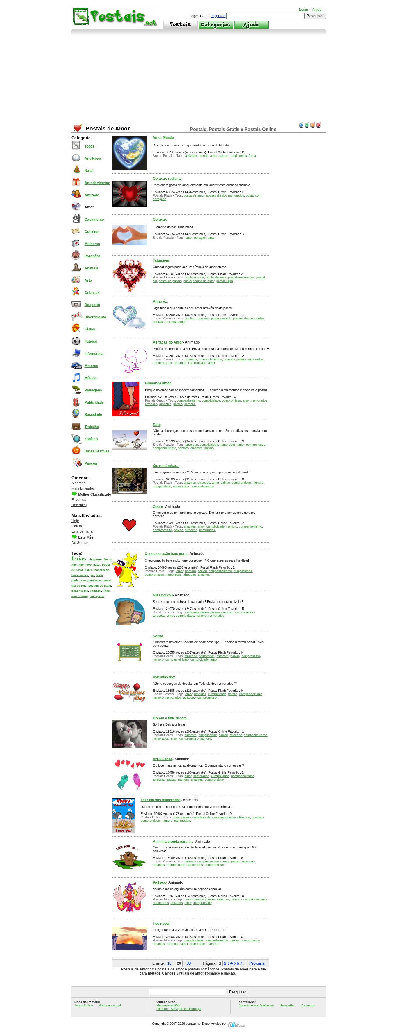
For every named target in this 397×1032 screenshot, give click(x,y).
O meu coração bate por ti (166, 554)
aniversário (79, 596)
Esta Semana (82, 531)
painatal (95, 590)
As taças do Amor (168, 342)
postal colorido (221, 318)
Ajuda (316, 10)
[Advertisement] (198, 78)
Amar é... (160, 301)
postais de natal (99, 585)
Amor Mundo (163, 138)
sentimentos (238, 155)
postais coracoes (197, 318)
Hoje (75, 521)
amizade (191, 155)
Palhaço (159, 882)
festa (99, 575)
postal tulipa (224, 281)
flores (89, 569)
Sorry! (158, 636)
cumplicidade (197, 362)
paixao (223, 155)
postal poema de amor (198, 281)
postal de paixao (170, 281)
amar (211, 237)
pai (92, 575)
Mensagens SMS (168, 1005)
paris (75, 580)
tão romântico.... (166, 466)
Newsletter (287, 1005)
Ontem (76, 526)
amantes (191, 359)
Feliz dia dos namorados (161, 800)
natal (96, 564)
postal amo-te (194, 277)
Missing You (163, 595)
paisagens (97, 596)
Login (303, 10)
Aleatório (78, 483)
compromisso (162, 362)
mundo (203, 155)
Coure (158, 507)
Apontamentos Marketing (256, 1005)
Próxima (256, 963)
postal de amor (194, 195)
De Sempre (80, 543)
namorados (255, 359)
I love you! (161, 923)
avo (83, 580)
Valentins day (164, 677)
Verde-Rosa (162, 759)
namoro (229, 359)
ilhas (106, 590)
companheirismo (210, 359)
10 (169, 963)
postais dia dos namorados (225, 195)
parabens (94, 580)
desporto (95, 559)
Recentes (79, 505)
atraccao (180, 362)
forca (252, 155)
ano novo (85, 564)
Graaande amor (158, 383)
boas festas (79, 590)
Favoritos (78, 500)
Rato (157, 425)
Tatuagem (161, 260)
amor (213, 155)
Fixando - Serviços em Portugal (178, 1009)
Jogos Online (83, 1005)
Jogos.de (218, 16)
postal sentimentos (241, 277)
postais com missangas (169, 321)
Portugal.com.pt (110, 1005)
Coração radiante (167, 179)
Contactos (308, 1005)
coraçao (200, 237)
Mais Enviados (83, 488)
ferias (78, 558)
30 (189, 963)
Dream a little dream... (171, 718)
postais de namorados (248, 318)
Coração (160, 219)
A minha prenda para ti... (173, 841)
